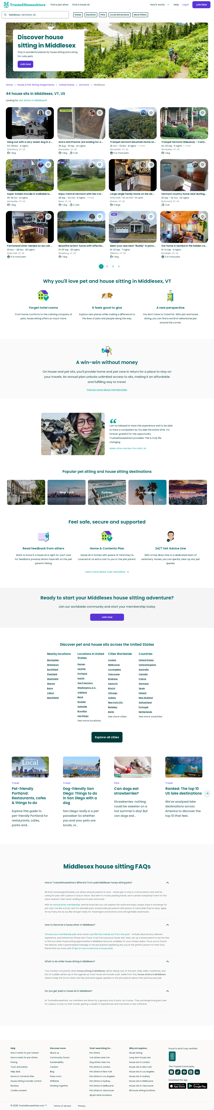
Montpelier (53, 660)
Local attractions (119, 14)
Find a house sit (81, 4)
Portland (82, 673)
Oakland (82, 692)
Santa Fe (113, 683)
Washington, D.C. (87, 687)
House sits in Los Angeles (141, 1071)
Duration (91, 14)
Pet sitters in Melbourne (102, 1085)
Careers (54, 1066)
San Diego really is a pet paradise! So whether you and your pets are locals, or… (81, 818)
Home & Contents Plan (22, 1076)
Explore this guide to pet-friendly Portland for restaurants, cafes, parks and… (30, 818)
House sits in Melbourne (141, 1081)
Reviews (15, 1085)
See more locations (89, 720)
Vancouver (114, 674)
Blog (52, 1071)
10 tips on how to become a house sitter (92, 948)
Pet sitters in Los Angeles (102, 1076)
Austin (81, 678)
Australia (144, 669)
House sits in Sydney (139, 1076)
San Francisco (85, 683)
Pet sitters (95, 1052)
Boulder (82, 701)
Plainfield (52, 674)
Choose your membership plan (61, 934)
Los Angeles (114, 669)
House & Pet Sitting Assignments (35, 84)
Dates (78, 14)
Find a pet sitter (59, 4)
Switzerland (145, 702)
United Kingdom (147, 664)
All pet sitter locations (101, 1095)
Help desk (15, 1071)
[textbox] (35, 14)
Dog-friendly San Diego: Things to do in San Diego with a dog (80, 795)
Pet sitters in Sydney (100, 1081)
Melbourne (114, 664)
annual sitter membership (66, 904)
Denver (81, 664)
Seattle (82, 669)
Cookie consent (19, 1090)
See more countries (150, 716)
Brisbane (113, 679)
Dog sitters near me (100, 1062)
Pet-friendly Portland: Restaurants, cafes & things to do (29, 795)
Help (176, 4)
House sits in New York (140, 1066)
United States (66, 84)
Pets (102, 14)
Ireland (142, 693)
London (112, 660)
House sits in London (139, 1062)
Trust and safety (19, 1066)
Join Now (201, 4)
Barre (50, 688)
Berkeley (112, 707)
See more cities (117, 716)
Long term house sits (140, 1057)
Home (9, 84)
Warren (51, 683)
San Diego (83, 716)
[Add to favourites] (48, 113)
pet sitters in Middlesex (32, 100)
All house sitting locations (142, 1090)
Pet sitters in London (100, 1066)
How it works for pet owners (25, 1052)
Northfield (52, 669)
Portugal (143, 707)
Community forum (60, 1057)
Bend (80, 697)
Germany (144, 683)
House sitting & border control (26, 1081)
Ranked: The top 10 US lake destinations (183, 791)
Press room (55, 1076)
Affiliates (54, 1081)
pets (116, 783)
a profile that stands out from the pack (109, 934)
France (142, 679)
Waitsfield (52, 679)
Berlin (111, 711)
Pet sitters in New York (101, 1071)
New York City (115, 702)
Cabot (50, 693)
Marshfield (53, 697)
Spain (142, 688)
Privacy (81, 1105)
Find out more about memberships (107, 389)
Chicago (112, 693)
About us (54, 1052)
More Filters (140, 14)
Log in (185, 4)
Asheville (82, 706)
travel (15, 783)
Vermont (84, 84)
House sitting (135, 1052)
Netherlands (145, 711)
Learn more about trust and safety (105, 572)
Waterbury (53, 664)
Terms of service (62, 1105)
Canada (143, 674)
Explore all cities (107, 737)
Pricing (14, 1062)
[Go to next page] (118, 266)
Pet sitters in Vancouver (102, 1090)
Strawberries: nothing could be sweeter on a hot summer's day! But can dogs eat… (131, 809)
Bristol (111, 688)
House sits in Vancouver (141, 1085)
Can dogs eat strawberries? (126, 791)
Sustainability (57, 1062)
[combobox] (35, 14)
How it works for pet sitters (24, 1057)
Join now (25, 64)
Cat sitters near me (100, 1057)
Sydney (112, 697)
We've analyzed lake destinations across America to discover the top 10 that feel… (183, 809)
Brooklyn (82, 711)
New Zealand (146, 697)
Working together (59, 1085)
